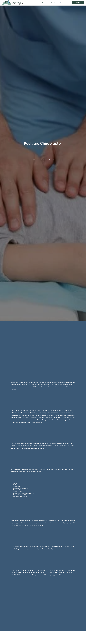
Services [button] (35, 2)
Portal (78, 3)
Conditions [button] (63, 2)
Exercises (54, 2)
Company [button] (44, 2)
